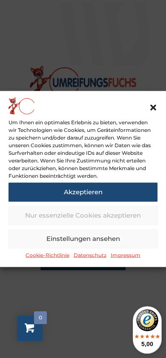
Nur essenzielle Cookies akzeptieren (83, 215)
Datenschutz (90, 255)
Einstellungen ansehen (83, 239)
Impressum (125, 255)
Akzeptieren (83, 192)
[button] (153, 107)
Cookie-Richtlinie (47, 255)
